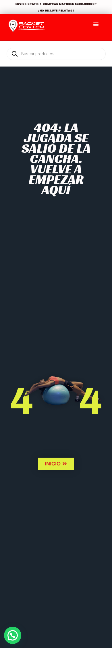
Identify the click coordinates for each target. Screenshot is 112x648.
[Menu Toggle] (96, 24)
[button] (12, 635)
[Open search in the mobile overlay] (56, 44)
